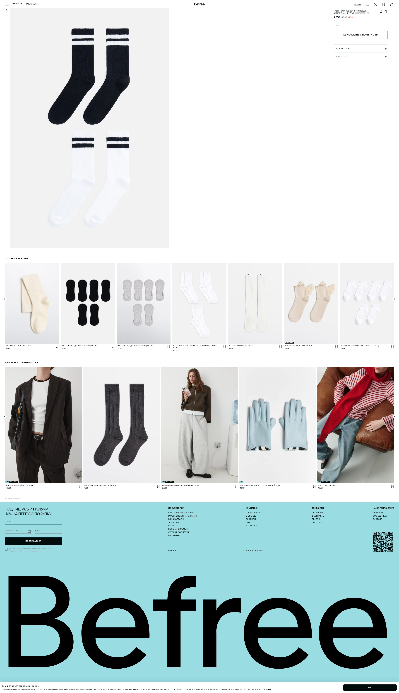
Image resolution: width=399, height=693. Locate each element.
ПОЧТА (8, 522)
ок (369, 687)
